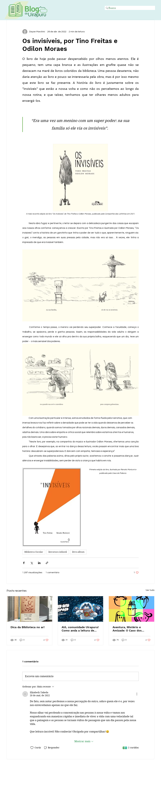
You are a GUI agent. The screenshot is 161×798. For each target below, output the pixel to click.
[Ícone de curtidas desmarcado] (32, 748)
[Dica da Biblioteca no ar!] (29, 609)
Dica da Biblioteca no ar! (27, 627)
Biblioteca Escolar (33, 551)
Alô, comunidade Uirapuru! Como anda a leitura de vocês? (80, 628)
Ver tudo (150, 590)
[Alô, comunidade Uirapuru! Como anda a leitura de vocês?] (80, 609)
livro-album (78, 551)
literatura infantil (57, 551)
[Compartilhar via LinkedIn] (39, 562)
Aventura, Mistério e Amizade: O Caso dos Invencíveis (127, 628)
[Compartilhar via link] (46, 562)
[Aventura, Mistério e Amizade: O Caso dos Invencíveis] (131, 609)
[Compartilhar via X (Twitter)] (31, 562)
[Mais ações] (137, 694)
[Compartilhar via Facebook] (23, 562)
